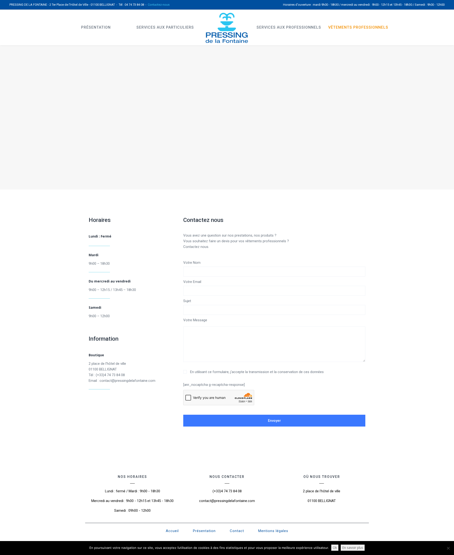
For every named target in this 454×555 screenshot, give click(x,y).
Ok (335, 547)
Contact (237, 531)
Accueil (172, 531)
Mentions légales (273, 531)
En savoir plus (352, 547)
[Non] (448, 548)
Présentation (204, 531)
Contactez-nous (159, 4)
